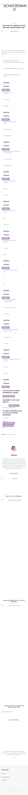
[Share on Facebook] (6, 442)
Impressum (3, 773)
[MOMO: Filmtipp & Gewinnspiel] (14, 486)
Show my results (14, 405)
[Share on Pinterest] (13, 442)
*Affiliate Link (4, 780)
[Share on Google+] (11, 442)
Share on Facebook (9, 396)
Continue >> (5, 89)
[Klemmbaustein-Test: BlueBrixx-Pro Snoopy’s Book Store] (14, 654)
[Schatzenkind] (14, 7)
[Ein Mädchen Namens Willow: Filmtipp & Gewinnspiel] (14, 549)
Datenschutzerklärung (5, 776)
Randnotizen (14, 23)
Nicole (14, 455)
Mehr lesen (14, 757)
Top (14, 792)
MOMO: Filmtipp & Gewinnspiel (14, 496)
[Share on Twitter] (8, 442)
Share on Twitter (8, 425)
